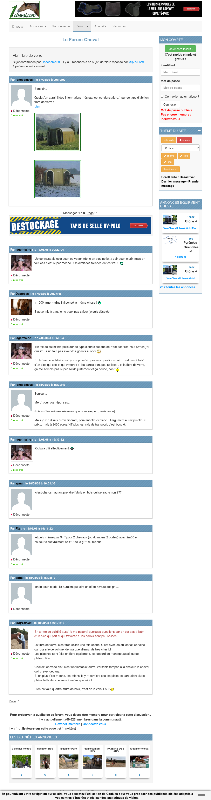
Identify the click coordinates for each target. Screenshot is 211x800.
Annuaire (100, 26)
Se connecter (61, 26)
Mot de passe (170, 81)
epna (19, 483)
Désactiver (187, 177)
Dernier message (173, 181)
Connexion (170, 104)
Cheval (17, 26)
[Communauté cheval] (39, 10)
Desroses (22, 293)
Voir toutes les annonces (177, 287)
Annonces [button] (37, 26)
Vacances (119, 26)
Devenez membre (67, 724)
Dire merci (17, 115)
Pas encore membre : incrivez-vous (176, 116)
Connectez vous (94, 724)
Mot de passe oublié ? (176, 110)
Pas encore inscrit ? (180, 49)
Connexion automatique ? (182, 96)
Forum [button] (81, 26)
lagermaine (23, 249)
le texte (169, 140)
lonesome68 (51, 62)
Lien (37, 106)
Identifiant (168, 65)
